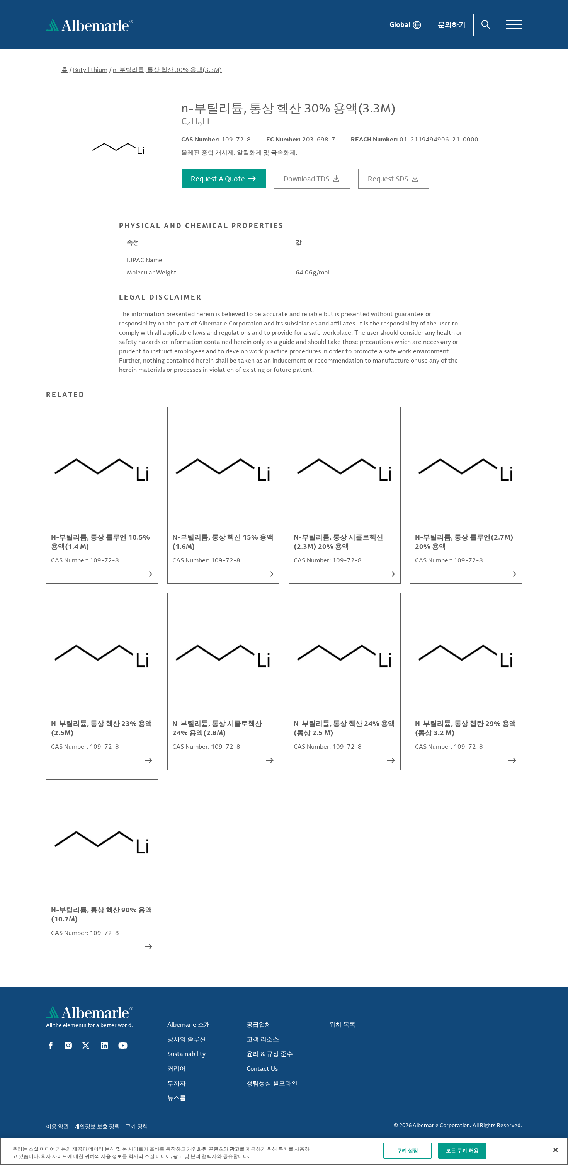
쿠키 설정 (407, 1150)
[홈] (89, 25)
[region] (284, 1151)
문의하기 (452, 24)
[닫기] (555, 1149)
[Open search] (485, 25)
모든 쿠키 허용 (462, 1150)
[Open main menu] (514, 25)
